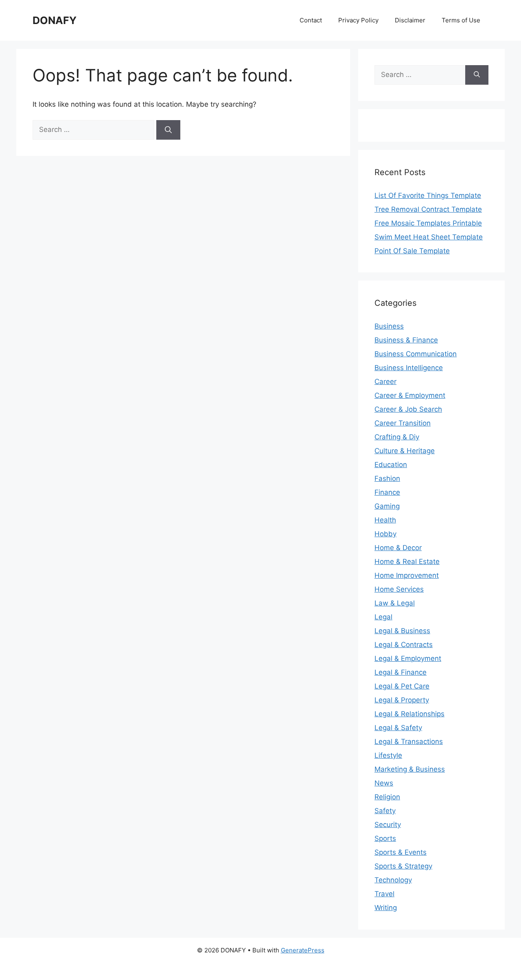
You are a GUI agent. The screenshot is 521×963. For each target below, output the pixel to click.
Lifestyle (388, 755)
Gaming (387, 506)
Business (389, 326)
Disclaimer (410, 20)
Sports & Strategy (403, 866)
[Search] (168, 130)
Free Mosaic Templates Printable (428, 223)
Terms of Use (461, 20)
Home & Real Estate (407, 561)
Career (385, 381)
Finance (387, 492)
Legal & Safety (398, 728)
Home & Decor (398, 548)
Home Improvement (406, 575)
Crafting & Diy (396, 437)
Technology (393, 880)
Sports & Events (400, 852)
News (383, 783)
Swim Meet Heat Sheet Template (428, 237)
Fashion (387, 478)
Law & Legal (394, 603)
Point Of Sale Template (412, 251)
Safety (385, 811)
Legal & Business (402, 631)
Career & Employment (409, 395)
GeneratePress (302, 950)
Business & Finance (406, 340)
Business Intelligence (408, 368)
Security (387, 824)
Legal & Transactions (408, 741)
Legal (383, 617)
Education (390, 465)
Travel (384, 894)
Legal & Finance (400, 672)
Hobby (385, 534)
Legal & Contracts (403, 645)
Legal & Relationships (409, 714)
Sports (385, 838)
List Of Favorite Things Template (427, 195)
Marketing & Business (409, 769)
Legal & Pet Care (401, 686)
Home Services (399, 589)
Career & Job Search (408, 409)
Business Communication (415, 354)
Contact (311, 20)
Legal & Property (401, 700)
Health (385, 520)
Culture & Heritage (404, 451)
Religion (387, 797)
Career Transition (402, 423)
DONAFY (55, 20)
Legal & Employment (407, 658)
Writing (385, 908)
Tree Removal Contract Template (428, 209)
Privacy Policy (358, 20)
